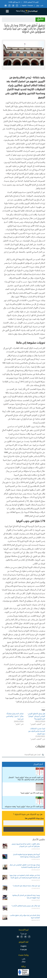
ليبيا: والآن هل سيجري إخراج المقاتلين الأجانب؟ (26, 906)
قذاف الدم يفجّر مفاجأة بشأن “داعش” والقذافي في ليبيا (15, 716)
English (24, 5)
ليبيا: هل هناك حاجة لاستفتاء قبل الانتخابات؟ (26, 886)
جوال (37, 5)
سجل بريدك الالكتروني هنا (34, 818)
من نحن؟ (23, 934)
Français (30, 5)
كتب (41, 5)
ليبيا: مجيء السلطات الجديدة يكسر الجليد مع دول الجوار (36, 731)
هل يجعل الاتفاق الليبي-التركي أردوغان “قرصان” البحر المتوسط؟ (36, 716)
